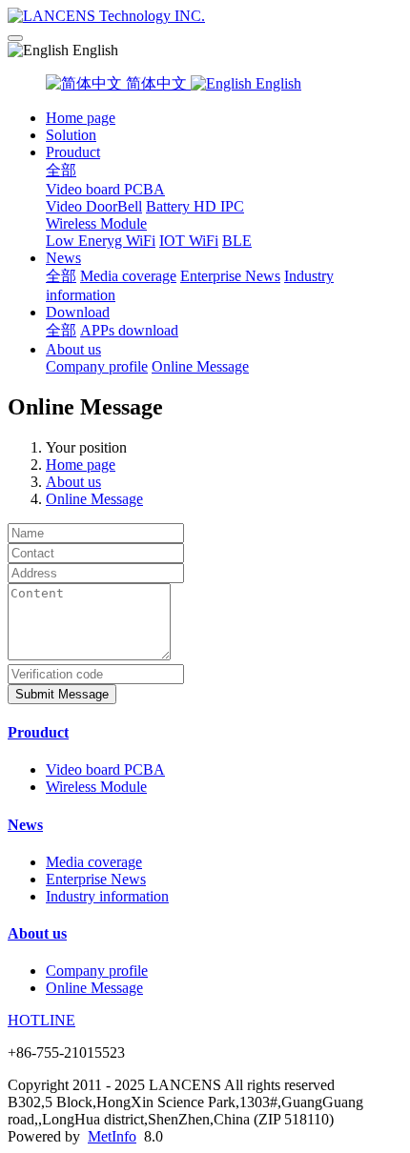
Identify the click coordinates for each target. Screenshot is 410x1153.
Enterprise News (230, 276)
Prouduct (73, 152)
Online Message (200, 366)
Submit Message (62, 694)
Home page (80, 118)
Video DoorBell (94, 206)
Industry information (107, 896)
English (276, 83)
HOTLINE (41, 1020)
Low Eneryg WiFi (100, 241)
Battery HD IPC (195, 206)
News (63, 258)
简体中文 (156, 83)
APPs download (129, 330)
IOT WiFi (188, 241)
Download (78, 312)
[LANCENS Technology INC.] (205, 16)
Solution (71, 135)
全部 (61, 170)
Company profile (97, 366)
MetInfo (112, 1136)
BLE (237, 241)
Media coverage (128, 276)
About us (73, 349)
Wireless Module (96, 223)
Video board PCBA (105, 189)
